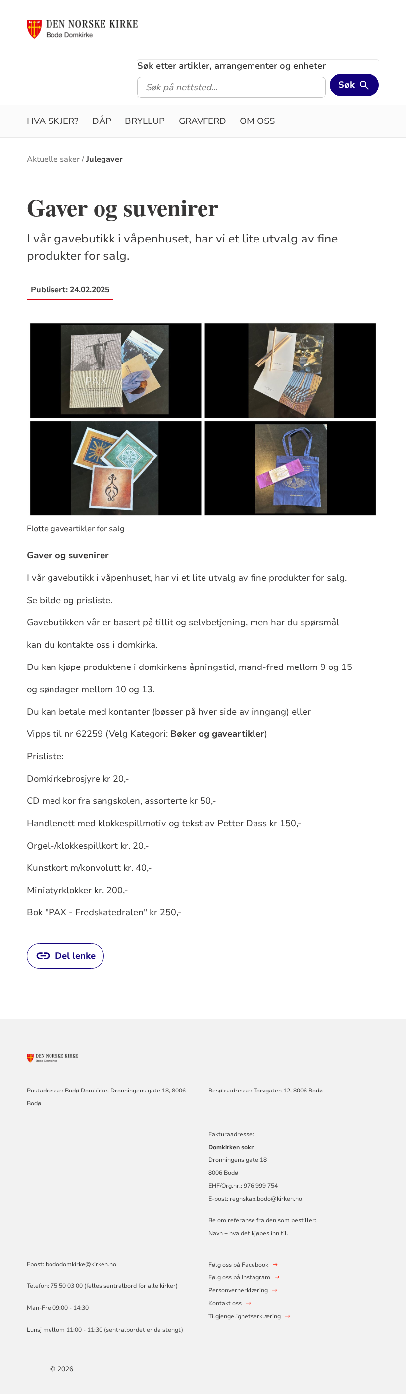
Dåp (101, 121)
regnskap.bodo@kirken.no (266, 1199)
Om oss (257, 121)
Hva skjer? (52, 121)
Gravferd (202, 121)
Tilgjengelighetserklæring (244, 1316)
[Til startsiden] (145, 28)
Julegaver (104, 159)
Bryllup (145, 121)
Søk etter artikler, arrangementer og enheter (231, 66)
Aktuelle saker (53, 159)
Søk (346, 85)
